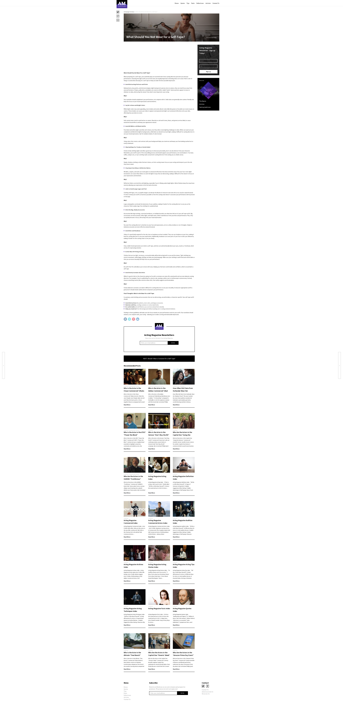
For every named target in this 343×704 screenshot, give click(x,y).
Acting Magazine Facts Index (159, 608)
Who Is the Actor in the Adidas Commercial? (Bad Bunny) (158, 391)
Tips (188, 3)
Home (177, 3)
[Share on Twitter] (129, 319)
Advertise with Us (207, 692)
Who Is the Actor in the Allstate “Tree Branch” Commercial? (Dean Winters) (135, 655)
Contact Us (215, 3)
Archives (132, 12)
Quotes (183, 3)
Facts (193, 3)
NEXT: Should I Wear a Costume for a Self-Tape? (159, 359)
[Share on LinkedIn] (138, 319)
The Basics (202, 101)
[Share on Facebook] (125, 319)
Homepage (126, 12)
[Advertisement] (159, 57)
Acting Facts (176, 386)
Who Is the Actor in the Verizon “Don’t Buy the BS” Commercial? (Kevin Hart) (158, 435)
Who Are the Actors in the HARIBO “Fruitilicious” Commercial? (133, 479)
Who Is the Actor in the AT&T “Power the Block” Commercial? (135, 435)
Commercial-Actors (134, 386)
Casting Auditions (205, 107)
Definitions (200, 3)
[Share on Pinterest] (134, 319)
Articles (208, 3)
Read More (127, 405)
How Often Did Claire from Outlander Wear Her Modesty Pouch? (183, 391)
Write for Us (206, 694)
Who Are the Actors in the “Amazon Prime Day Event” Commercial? (183, 655)
